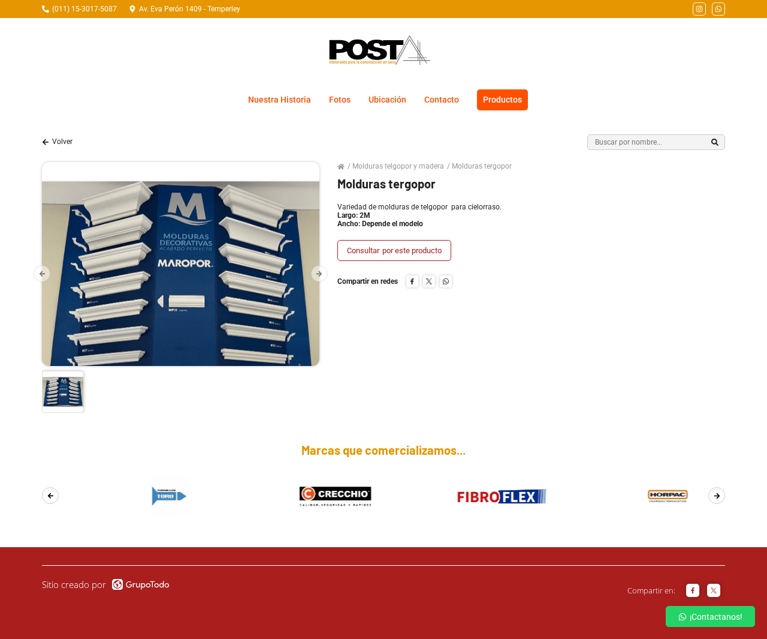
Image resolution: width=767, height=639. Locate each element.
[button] (42, 273)
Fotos (340, 99)
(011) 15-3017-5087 (84, 9)
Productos (502, 99)
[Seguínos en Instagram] (699, 9)
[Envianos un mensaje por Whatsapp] (718, 9)
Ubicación (387, 99)
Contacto (441, 99)
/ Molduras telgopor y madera (396, 166)
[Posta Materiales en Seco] (379, 50)
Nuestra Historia (279, 99)
